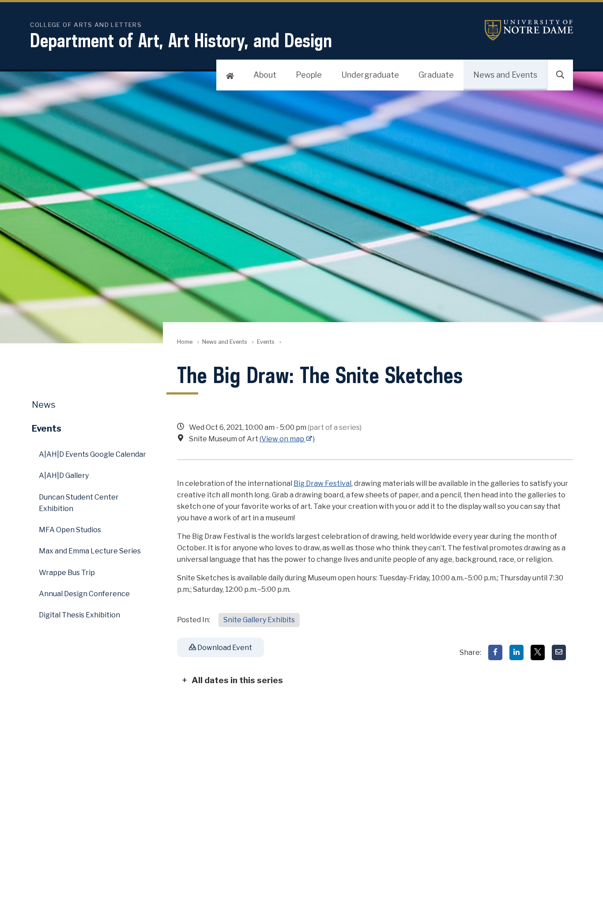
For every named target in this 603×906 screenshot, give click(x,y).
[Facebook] (495, 652)
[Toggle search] (560, 75)
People (309, 74)
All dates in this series (237, 680)
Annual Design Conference (84, 594)
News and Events (505, 74)
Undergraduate (370, 74)
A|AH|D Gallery (64, 475)
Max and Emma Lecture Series (90, 551)
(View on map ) (287, 439)
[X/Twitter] (538, 652)
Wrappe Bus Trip (67, 572)
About (264, 74)
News (44, 404)
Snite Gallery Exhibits (259, 620)
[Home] (230, 75)
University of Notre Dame (529, 30)
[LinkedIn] (516, 652)
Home (184, 341)
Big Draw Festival (322, 483)
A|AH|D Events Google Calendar (92, 454)
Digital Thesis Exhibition (79, 615)
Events (266, 341)
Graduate (436, 74)
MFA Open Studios (70, 530)
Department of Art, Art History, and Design (181, 40)
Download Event (224, 647)
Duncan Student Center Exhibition (79, 503)
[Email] (559, 652)
